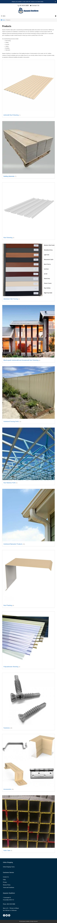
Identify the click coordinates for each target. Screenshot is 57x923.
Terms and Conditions (8, 887)
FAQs (4, 879)
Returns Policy (6, 885)
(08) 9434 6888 (11, 904)
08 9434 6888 (24, 5)
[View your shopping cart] (55, 16)
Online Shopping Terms (9, 867)
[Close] (55, 2)
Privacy (5, 882)
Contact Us (35, 5)
